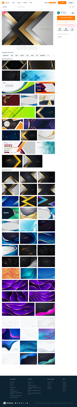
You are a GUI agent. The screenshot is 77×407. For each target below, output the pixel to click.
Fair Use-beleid (70, 403)
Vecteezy (12, 383)
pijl (48, 55)
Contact (49, 383)
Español (64, 383)
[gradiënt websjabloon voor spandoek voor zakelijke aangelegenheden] (45, 88)
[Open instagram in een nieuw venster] (17, 403)
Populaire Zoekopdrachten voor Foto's (34, 391)
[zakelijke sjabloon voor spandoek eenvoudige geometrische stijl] (12, 124)
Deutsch (64, 387)
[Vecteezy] (3, 2)
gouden (22, 55)
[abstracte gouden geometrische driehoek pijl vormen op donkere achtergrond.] (45, 112)
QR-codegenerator (14, 397)
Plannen (46, 2)
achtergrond (5, 55)
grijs (12, 55)
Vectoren (7, 2)
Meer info (60, 36)
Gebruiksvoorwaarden (56, 403)
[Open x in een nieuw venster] (25, 403)
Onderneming (13, 387)
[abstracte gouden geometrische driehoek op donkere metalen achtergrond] (29, 135)
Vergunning (30, 382)
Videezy (11, 385)
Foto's (13, 2)
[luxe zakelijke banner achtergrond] (46, 100)
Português (65, 385)
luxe (27, 55)
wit (37, 55)
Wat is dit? (68, 34)
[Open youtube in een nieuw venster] (27, 403)
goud (17, 55)
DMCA (29, 383)
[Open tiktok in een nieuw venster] (23, 403)
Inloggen (71, 2)
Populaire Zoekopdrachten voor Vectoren (34, 388)
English (64, 382)
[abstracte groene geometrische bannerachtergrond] (18, 112)
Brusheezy (12, 382)
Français (64, 389)
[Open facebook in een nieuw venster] (15, 403)
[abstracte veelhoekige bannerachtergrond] (38, 75)
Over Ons (49, 385)
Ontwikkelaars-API (13, 391)
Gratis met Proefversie (66, 18)
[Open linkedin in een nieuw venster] (19, 403)
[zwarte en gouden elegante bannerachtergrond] (41, 65)
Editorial (25, 2)
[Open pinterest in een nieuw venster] (21, 403)
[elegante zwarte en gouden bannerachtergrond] (14, 65)
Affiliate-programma (32, 385)
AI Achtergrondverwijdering (15, 395)
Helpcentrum (50, 382)
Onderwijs (12, 389)
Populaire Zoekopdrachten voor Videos (34, 393)
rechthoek (42, 55)
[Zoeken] (70, 7)
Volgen (73, 13)
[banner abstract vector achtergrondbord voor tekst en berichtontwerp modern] (39, 124)
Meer (31, 2)
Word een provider (49, 388)
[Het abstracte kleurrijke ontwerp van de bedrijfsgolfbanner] (18, 88)
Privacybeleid (64, 403)
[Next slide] (53, 55)
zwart (32, 55)
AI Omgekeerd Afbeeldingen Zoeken (16, 393)
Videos (19, 2)
